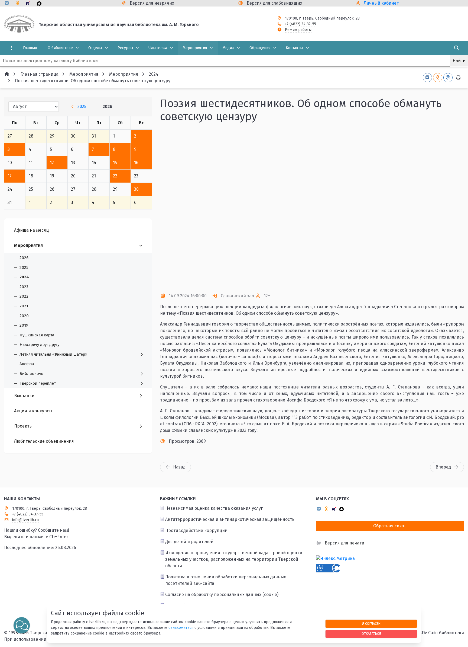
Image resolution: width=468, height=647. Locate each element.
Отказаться (371, 634)
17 (10, 176)
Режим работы (298, 29)
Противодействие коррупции (196, 530)
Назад (179, 467)
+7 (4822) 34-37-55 (300, 24)
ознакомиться (180, 627)
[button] (451, 207)
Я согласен (371, 623)
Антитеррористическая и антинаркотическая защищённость (229, 519)
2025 (81, 106)
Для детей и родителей (189, 541)
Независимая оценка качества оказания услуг (214, 508)
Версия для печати (344, 543)
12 (52, 162)
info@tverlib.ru (25, 520)
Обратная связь (390, 525)
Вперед (443, 467)
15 (115, 162)
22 (115, 176)
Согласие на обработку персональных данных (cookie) (221, 594)
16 (136, 162)
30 (136, 189)
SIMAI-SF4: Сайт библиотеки (435, 632)
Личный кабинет (381, 3)
